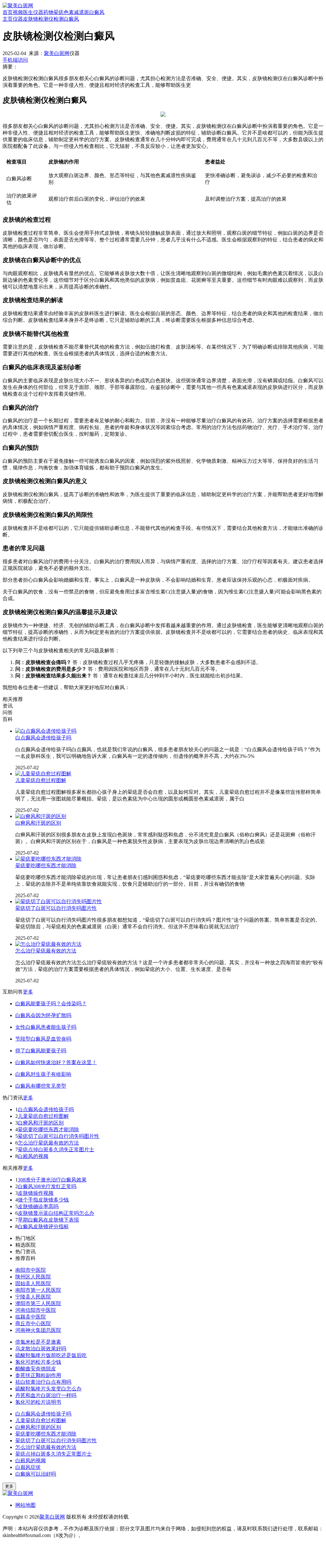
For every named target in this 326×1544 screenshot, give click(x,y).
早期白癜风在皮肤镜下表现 (48, 1219)
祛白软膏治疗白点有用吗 (43, 1382)
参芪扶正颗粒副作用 (38, 1375)
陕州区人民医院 (33, 1276)
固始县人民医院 (33, 1283)
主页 (8, 19)
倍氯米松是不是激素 (38, 1342)
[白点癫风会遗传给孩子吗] (45, 731)
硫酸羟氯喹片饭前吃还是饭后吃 (51, 1355)
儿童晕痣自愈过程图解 (40, 780)
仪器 (38, 12)
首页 (8, 12)
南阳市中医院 (30, 1270)
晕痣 (58, 12)
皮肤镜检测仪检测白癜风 (51, 19)
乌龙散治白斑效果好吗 (40, 1348)
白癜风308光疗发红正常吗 (47, 1186)
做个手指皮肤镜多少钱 (43, 1199)
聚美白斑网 (56, 53)
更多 (28, 991)
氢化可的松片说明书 (38, 1402)
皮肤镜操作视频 (35, 1193)
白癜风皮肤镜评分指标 (43, 1226)
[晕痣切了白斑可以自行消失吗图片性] (58, 901)
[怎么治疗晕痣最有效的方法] (48, 944)
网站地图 (25, 1505)
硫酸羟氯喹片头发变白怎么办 (48, 1388)
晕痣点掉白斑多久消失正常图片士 (56, 1149)
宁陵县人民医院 (33, 1296)
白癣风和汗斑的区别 (38, 823)
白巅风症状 (28, 1467)
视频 (18, 12)
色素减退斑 (76, 12)
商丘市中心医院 (33, 1323)
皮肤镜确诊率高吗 (38, 1206)
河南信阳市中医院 (35, 1310)
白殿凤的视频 (33, 1156)
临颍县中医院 (30, 1316)
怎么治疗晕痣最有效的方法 (45, 950)
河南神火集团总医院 (38, 1330)
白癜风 (96, 12)
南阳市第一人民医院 (38, 1290)
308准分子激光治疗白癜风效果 (52, 1179)
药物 (48, 12)
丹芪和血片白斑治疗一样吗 (45, 1395)
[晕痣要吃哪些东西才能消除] (48, 859)
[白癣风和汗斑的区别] (40, 816)
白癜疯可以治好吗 (35, 1474)
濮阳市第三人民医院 (38, 1303)
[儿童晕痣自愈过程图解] (43, 773)
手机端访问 (15, 60)
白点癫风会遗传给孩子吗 (43, 737)
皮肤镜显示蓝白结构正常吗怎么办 (56, 1213)
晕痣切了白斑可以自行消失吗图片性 (56, 908)
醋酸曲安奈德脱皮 (35, 1368)
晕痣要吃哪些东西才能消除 (45, 865)
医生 (28, 12)
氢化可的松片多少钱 (38, 1362)
